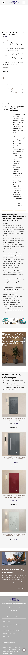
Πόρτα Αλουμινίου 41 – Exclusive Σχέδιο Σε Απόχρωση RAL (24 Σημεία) (14, 457)
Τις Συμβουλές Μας (13, 89)
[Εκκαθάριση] (3, 78)
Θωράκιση (6, 71)
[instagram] (14, 610)
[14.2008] (14, 432)
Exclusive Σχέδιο (6, 40)
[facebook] (11, 610)
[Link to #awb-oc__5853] (3, 2)
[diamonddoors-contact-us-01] (14, 598)
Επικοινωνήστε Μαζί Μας (12, 93)
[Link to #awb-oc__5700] (24, 650)
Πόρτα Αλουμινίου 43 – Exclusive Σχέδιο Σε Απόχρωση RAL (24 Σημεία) (14, 534)
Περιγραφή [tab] (5, 104)
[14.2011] (14, 394)
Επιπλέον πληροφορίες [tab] (5, 108)
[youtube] (16, 610)
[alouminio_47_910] (13, 19)
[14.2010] (14, 509)
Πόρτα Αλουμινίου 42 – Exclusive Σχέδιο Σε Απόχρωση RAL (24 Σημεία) (14, 496)
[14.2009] (14, 471)
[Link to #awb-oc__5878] (23, 2)
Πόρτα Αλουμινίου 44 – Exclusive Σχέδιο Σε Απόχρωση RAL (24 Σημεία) (14, 419)
